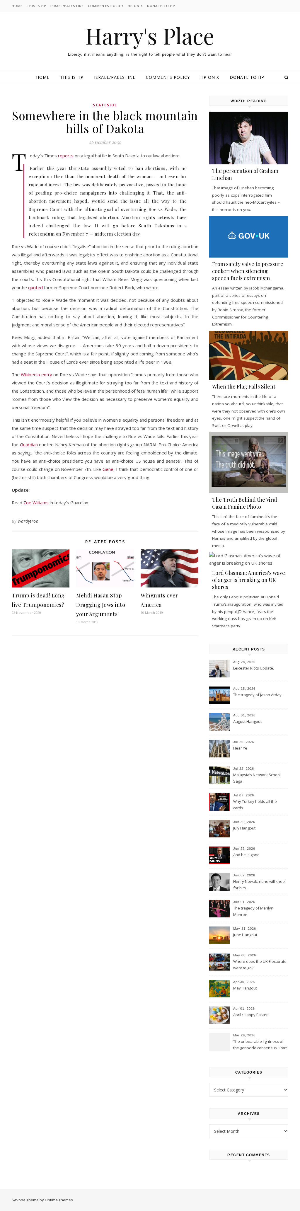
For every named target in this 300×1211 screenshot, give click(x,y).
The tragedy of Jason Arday (257, 694)
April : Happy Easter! (251, 1014)
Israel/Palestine (67, 6)
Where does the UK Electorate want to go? (260, 964)
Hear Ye (240, 748)
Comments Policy (106, 6)
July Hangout (244, 828)
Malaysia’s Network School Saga (257, 778)
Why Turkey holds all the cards (255, 804)
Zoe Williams (36, 502)
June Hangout (245, 934)
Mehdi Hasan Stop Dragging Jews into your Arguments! (100, 605)
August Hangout (247, 721)
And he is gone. (246, 854)
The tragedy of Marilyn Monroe (253, 911)
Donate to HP (161, 6)
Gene (108, 469)
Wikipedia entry (36, 374)
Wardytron (28, 521)
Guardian (29, 444)
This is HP (36, 6)
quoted (35, 287)
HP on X (135, 6)
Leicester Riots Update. (253, 668)
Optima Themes (59, 1200)
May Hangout (245, 988)
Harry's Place (150, 36)
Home (17, 6)
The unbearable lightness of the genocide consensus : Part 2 (260, 1045)
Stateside (105, 105)
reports (66, 156)
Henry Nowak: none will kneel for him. (259, 884)
